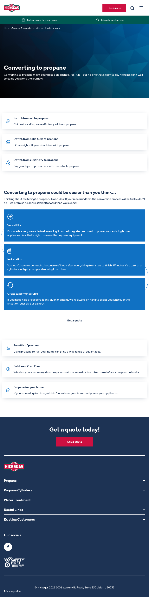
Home (7, 28)
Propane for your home (23, 28)
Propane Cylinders (18, 490)
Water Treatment (17, 500)
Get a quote (115, 8)
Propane (10, 480)
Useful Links (13, 510)
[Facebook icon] (8, 547)
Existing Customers (19, 519)
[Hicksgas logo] (12, 8)
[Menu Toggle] (141, 8)
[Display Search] (132, 8)
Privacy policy (12, 591)
